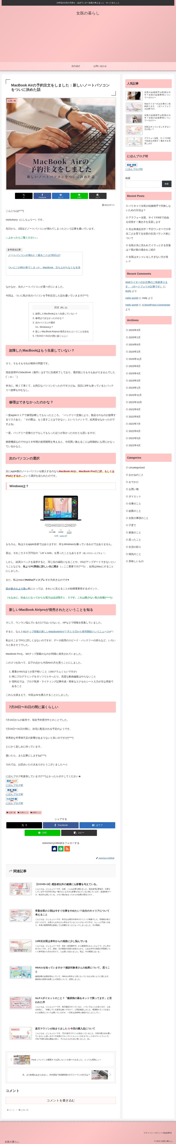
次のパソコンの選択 (45, 322)
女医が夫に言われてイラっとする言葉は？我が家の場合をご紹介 (148, 247)
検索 (127, 178)
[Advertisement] (88, 41)
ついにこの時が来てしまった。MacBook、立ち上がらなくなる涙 (44, 267)
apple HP (63, 536)
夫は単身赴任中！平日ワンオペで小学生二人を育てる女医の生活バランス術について (148, 233)
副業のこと (37, 812)
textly (128, 291)
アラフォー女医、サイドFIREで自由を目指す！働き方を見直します (147, 219)
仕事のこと (24, 812)
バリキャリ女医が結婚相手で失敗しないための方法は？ (148, 208)
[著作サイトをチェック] (54, 848)
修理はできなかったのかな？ (49, 318)
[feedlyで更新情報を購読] (61, 848)
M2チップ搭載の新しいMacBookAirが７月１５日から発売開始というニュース (66, 631)
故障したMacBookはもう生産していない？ (56, 313)
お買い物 (12, 812)
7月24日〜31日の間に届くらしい (51, 336)
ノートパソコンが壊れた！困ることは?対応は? (34, 255)
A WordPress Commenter (156, 305)
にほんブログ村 (14, 785)
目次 (56, 307)
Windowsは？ (46, 327)
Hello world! (131, 298)
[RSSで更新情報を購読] (67, 848)
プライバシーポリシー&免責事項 (158, 1133)
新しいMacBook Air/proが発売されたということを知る (62, 331)
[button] (98, 196)
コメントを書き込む (61, 1100)
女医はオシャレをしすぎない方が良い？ (147, 259)
